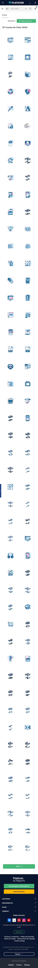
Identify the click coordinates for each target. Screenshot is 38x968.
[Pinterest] (19, 920)
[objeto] (10, 487)
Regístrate (19, 932)
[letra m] (27, 160)
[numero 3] (10, 521)
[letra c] (27, 624)
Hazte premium (19, 891)
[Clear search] (26, 8)
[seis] (27, 693)
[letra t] (27, 469)
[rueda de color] (10, 91)
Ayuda (4, 907)
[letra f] (27, 779)
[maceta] (10, 143)
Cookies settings (19, 941)
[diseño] (10, 40)
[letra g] (27, 710)
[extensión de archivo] (10, 349)
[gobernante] (27, 57)
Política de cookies (10, 938)
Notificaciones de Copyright (26, 938)
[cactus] (10, 658)
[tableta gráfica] (27, 384)
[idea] (27, 143)
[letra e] (10, 418)
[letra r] (27, 641)
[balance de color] (27, 126)
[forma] (10, 280)
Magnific (11, 965)
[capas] (27, 229)
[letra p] (27, 830)
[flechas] (27, 727)
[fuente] (27, 109)
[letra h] (10, 469)
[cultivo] (10, 624)
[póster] (27, 332)
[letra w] (27, 590)
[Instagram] (24, 920)
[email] (27, 195)
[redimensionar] (27, 263)
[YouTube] (29, 920)
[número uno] (27, 504)
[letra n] (27, 676)
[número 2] (10, 607)
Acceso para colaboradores (19, 886)
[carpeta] (10, 212)
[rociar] (10, 263)
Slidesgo (27, 965)
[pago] (27, 366)
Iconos (4, 15)
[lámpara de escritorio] (10, 160)
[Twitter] (14, 920)
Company (5, 911)
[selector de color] (10, 109)
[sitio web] (27, 40)
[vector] (10, 229)
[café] (10, 195)
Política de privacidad (27, 936)
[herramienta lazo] (27, 607)
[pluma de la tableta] (10, 177)
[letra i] (27, 177)
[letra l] (10, 727)
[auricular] (10, 555)
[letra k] (10, 538)
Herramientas (7, 903)
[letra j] (27, 521)
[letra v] (27, 744)
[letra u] (10, 744)
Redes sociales (19, 915)
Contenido (6, 899)
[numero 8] (27, 762)
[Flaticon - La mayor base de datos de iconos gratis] (16, 3)
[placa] (10, 366)
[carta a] (10, 435)
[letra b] (10, 676)
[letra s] (27, 212)
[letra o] (10, 693)
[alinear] (10, 246)
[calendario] (27, 418)
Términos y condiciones (11, 936)
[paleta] (27, 74)
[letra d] (27, 435)
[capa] (27, 298)
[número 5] (27, 573)
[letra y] (10, 762)
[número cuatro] (10, 74)
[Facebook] (9, 920)
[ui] (27, 246)
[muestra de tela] (27, 280)
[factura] (10, 57)
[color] (27, 91)
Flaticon (19, 965)
